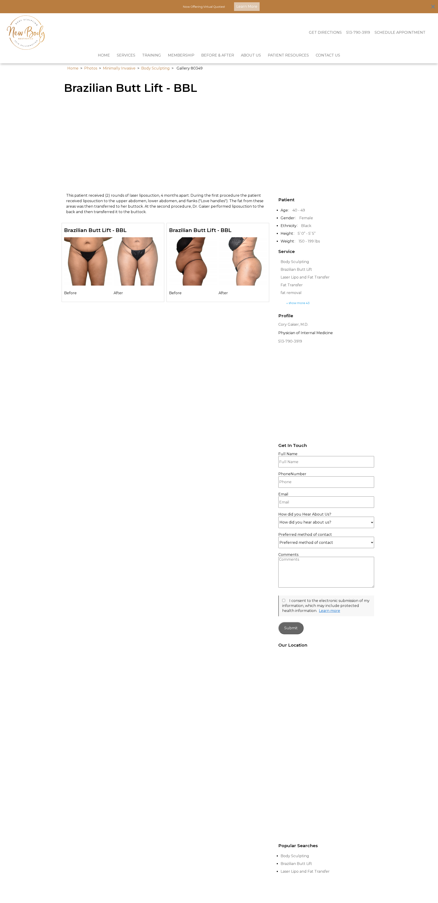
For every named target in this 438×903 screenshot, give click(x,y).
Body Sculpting (155, 68)
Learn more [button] (329, 611)
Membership (181, 55)
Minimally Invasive (119, 68)
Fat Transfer (292, 285)
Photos (90, 68)
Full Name (287, 454)
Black (306, 226)
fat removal (291, 293)
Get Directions (325, 32)
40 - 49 (298, 210)
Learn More (246, 6)
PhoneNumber (292, 474)
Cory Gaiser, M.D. (293, 324)
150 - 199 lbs (309, 241)
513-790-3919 (358, 32)
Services (126, 55)
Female (306, 218)
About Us (251, 55)
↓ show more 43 (298, 303)
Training (151, 55)
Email (283, 494)
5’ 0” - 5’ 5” (306, 233)
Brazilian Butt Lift (296, 269)
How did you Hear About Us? (304, 514)
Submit (291, 628)
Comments (288, 555)
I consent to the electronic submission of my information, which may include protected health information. (326, 606)
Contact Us (328, 55)
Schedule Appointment (400, 32)
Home (104, 55)
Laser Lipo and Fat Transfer (305, 277)
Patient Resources (288, 55)
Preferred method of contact (305, 535)
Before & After (217, 55)
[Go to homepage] (152, 32)
